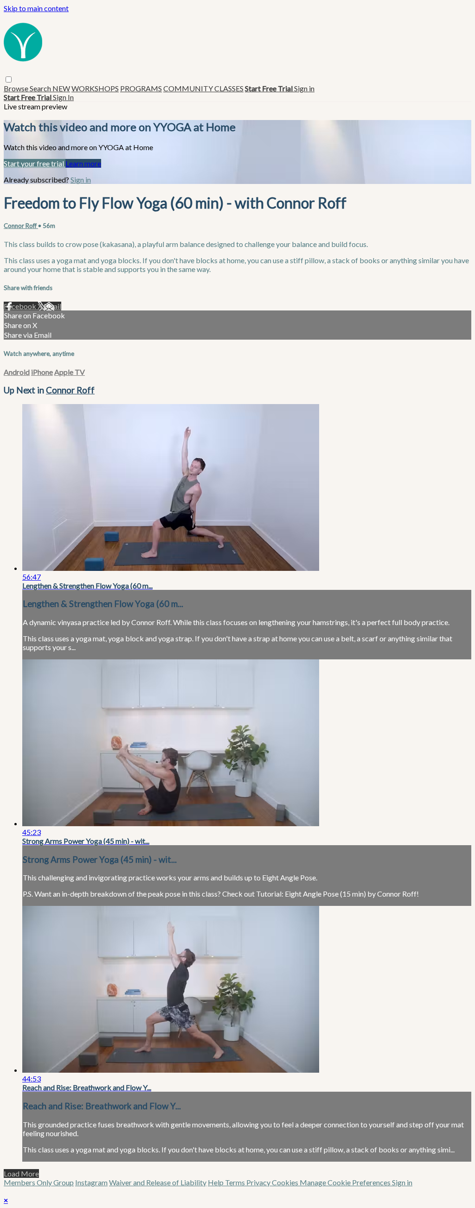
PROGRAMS (141, 88)
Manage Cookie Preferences (346, 1182)
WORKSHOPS (95, 88)
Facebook (21, 306)
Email (52, 306)
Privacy (259, 1182)
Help (216, 1182)
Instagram (91, 1182)
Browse (17, 88)
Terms (235, 1182)
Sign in (304, 88)
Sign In (63, 97)
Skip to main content (36, 8)
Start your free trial (34, 163)
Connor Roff (21, 225)
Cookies (286, 1182)
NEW (61, 88)
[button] (9, 79)
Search (41, 88)
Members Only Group (39, 1182)
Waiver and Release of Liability (157, 1182)
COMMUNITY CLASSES (203, 88)
